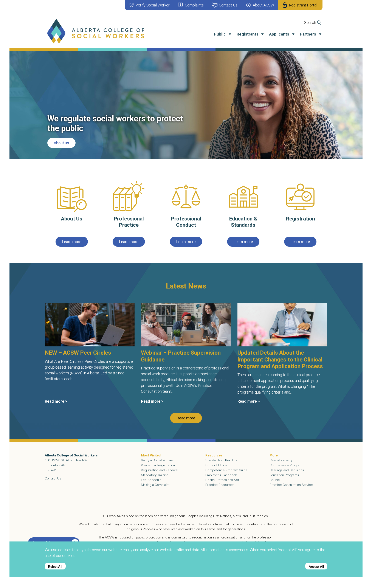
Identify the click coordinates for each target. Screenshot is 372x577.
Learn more (71, 241)
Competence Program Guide (226, 470)
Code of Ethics (216, 465)
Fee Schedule (151, 480)
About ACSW (263, 5)
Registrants (247, 34)
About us (61, 143)
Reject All (55, 566)
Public (220, 34)
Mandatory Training (155, 475)
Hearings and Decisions (287, 470)
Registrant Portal (303, 5)
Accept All (316, 566)
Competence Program (286, 465)
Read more (186, 418)
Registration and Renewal (159, 470)
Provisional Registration (158, 465)
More (274, 455)
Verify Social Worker (153, 5)
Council (275, 480)
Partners (308, 34)
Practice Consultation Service (291, 485)
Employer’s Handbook (221, 475)
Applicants (279, 34)
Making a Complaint (155, 485)
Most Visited (151, 455)
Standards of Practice (221, 460)
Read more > (56, 401)
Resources (214, 455)
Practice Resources (219, 485)
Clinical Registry (281, 460)
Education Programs (284, 475)
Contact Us (228, 5)
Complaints (194, 5)
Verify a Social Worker (157, 460)
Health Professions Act (222, 480)
